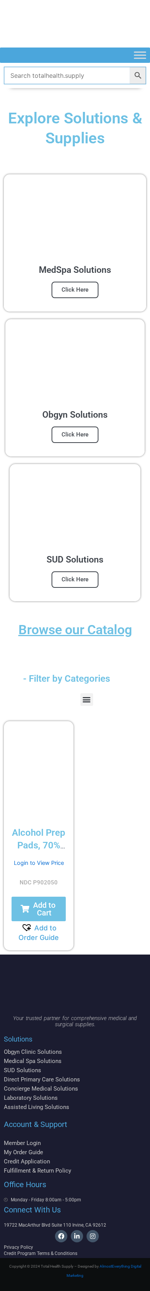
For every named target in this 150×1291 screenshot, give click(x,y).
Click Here (75, 289)
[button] (86, 699)
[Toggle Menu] (140, 55)
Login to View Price (39, 863)
